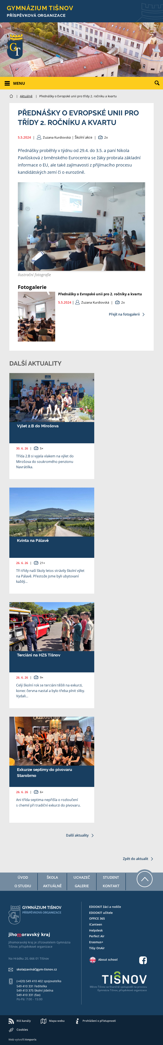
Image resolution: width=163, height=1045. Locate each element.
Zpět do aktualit (136, 858)
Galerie (82, 885)
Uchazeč (81, 877)
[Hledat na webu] (159, 86)
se (107, 986)
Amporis (30, 1039)
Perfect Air (96, 936)
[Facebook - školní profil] (143, 960)
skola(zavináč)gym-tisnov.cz (37, 969)
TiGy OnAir (97, 948)
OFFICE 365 (97, 918)
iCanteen (95, 924)
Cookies (22, 1030)
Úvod (23, 877)
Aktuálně (26, 96)
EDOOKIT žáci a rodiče (105, 907)
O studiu (22, 885)
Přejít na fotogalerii (125, 314)
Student (111, 877)
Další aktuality (78, 835)
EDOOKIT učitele (101, 913)
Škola (52, 877)
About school (108, 959)
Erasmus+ (96, 942)
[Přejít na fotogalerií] (36, 340)
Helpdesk (96, 930)
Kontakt (111, 885)
